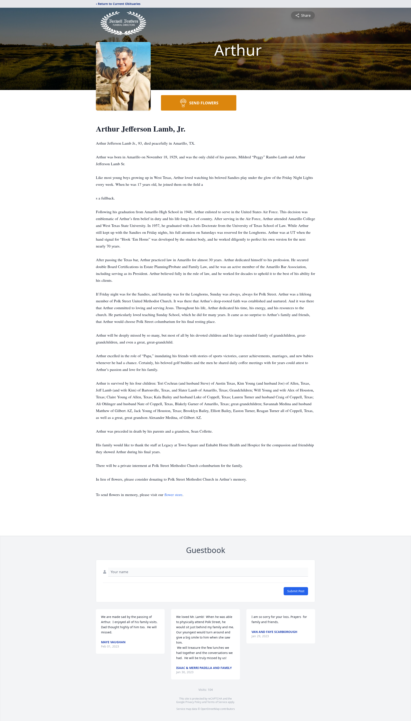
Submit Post (295, 591)
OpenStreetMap (210, 709)
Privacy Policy (193, 702)
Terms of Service (217, 702)
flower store (173, 494)
